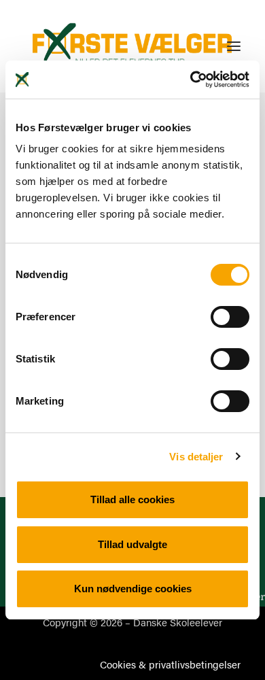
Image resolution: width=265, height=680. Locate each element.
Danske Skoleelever (177, 622)
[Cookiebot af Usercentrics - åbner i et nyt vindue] (190, 79)
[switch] (230, 317)
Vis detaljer (196, 456)
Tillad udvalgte (132, 544)
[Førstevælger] (132, 46)
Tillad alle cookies (132, 499)
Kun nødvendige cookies (133, 588)
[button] (233, 46)
